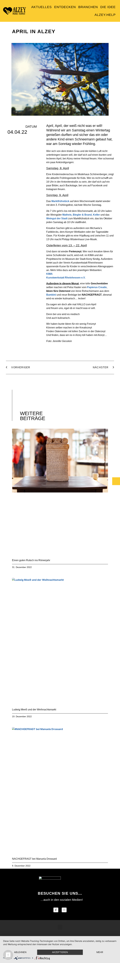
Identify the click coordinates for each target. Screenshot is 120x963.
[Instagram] (64, 910)
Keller (96, 214)
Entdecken (65, 7)
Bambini (51, 294)
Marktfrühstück (60, 201)
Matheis (67, 214)
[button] (60, 927)
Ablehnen (20, 952)
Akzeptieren (60, 952)
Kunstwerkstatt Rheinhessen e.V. (65, 277)
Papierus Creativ (97, 287)
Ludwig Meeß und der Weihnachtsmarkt (34, 709)
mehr (99, 952)
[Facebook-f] (55, 910)
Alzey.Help (105, 14)
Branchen (88, 7)
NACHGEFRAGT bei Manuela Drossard (34, 858)
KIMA (49, 274)
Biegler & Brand (82, 214)
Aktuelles (41, 7)
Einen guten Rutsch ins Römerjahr (31, 560)
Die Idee (108, 7)
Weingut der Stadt (57, 218)
